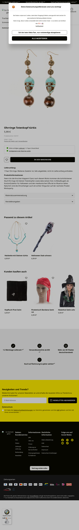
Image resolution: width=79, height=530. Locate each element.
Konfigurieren (39, 26)
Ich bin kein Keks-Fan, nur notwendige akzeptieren (39, 32)
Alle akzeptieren (39, 38)
